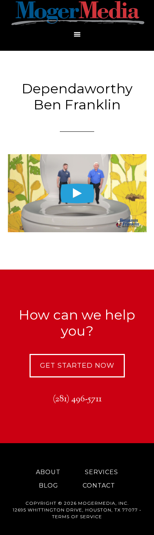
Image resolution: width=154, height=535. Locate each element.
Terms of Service (77, 516)
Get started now (77, 365)
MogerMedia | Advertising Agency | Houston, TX (77, 13)
